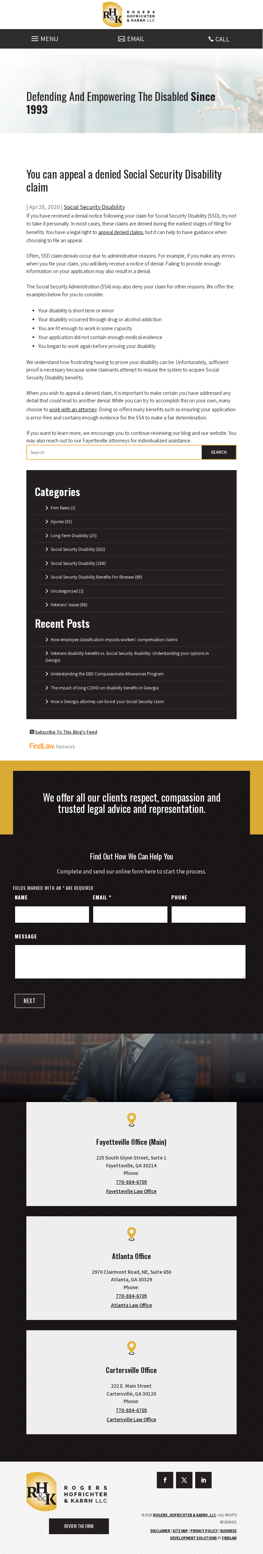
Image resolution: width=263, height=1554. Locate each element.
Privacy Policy (204, 1530)
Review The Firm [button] (78, 1526)
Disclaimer (160, 1530)
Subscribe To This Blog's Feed (66, 732)
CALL (222, 39)
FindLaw (229, 1538)
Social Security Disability (94, 207)
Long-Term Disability (69, 536)
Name (21, 897)
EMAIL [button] (136, 38)
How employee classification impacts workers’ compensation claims (114, 640)
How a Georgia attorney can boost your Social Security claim (107, 701)
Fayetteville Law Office (131, 1191)
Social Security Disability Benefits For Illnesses (92, 577)
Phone (179, 897)
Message (26, 936)
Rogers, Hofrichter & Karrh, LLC (184, 1515)
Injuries (57, 522)
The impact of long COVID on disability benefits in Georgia (105, 688)
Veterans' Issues (65, 605)
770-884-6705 (131, 1182)
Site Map (180, 1530)
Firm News (60, 508)
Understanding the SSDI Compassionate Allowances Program (107, 674)
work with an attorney (73, 409)
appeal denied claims (120, 232)
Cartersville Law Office (131, 1419)
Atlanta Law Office (131, 1305)
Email (102, 897)
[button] (43, 36)
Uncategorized (64, 591)
